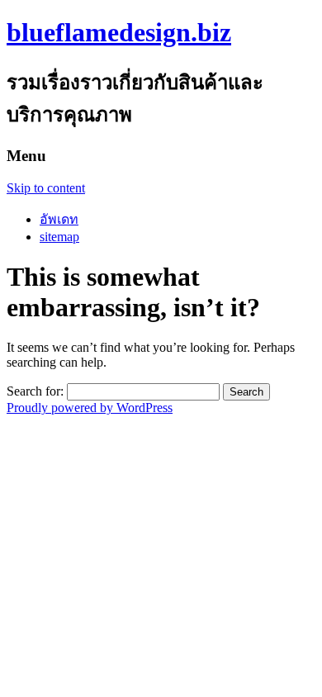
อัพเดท (59, 219)
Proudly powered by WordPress (90, 408)
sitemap (59, 237)
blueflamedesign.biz (119, 32)
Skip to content (46, 188)
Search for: (35, 391)
